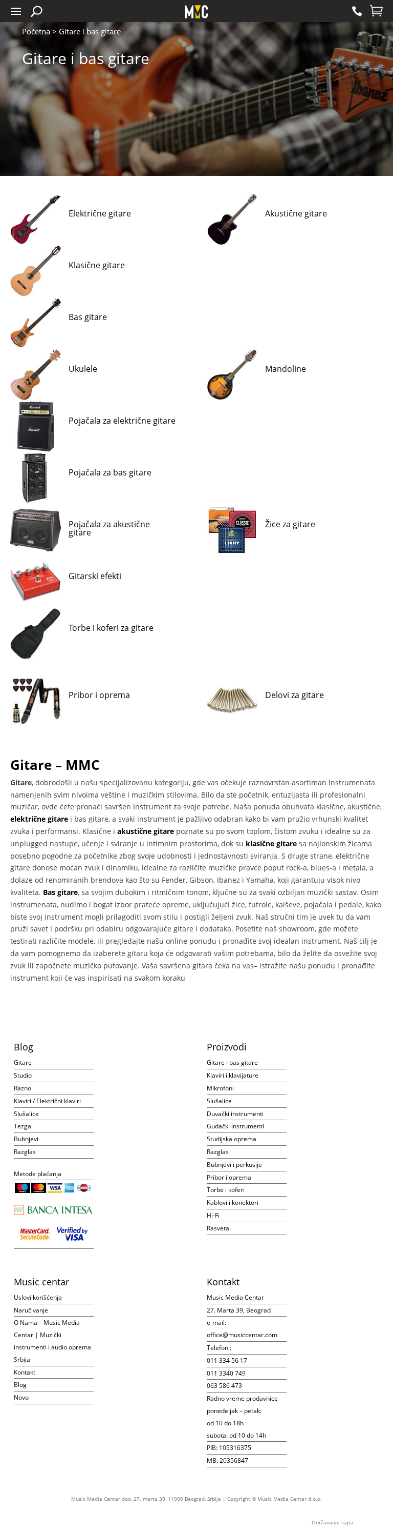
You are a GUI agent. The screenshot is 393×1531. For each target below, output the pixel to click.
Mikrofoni (220, 1088)
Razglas (25, 1151)
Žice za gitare (290, 524)
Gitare (23, 1062)
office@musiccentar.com (242, 1334)
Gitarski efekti (95, 576)
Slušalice (26, 1113)
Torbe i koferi (226, 1189)
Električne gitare (100, 213)
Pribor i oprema (99, 695)
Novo (21, 1397)
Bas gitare (88, 317)
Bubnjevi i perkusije (234, 1164)
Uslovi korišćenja (38, 1297)
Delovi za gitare (294, 695)
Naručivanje (31, 1310)
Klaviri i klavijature (232, 1075)
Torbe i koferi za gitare (111, 627)
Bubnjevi (26, 1139)
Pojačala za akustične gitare (109, 528)
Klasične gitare (97, 265)
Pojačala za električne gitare (122, 420)
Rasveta (218, 1228)
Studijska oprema (231, 1139)
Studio (23, 1075)
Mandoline (285, 368)
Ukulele (83, 368)
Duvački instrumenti (235, 1113)
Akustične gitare (296, 213)
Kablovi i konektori (232, 1202)
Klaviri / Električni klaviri (47, 1101)
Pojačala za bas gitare (110, 472)
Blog (20, 1384)
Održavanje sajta (333, 1522)
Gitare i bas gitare (232, 1062)
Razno (22, 1088)
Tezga (22, 1126)
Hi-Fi (213, 1215)
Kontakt (24, 1372)
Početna (36, 31)
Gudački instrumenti (235, 1126)
